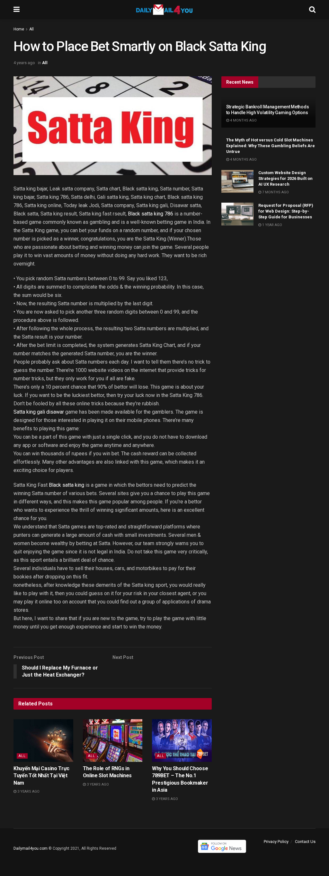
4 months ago (243, 120)
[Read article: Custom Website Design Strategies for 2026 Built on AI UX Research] (237, 181)
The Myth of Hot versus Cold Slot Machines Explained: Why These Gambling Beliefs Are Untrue (270, 146)
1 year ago (271, 225)
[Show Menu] (16, 9)
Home (18, 29)
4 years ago (24, 62)
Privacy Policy (276, 841)
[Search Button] (312, 9)
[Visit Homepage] (164, 9)
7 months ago (275, 192)
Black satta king (66, 485)
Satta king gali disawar (38, 412)
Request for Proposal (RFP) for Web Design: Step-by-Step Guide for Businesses (285, 211)
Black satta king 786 (150, 214)
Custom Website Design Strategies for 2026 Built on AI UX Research (285, 178)
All (31, 29)
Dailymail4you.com (30, 848)
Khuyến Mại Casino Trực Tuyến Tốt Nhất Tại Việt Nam (41, 775)
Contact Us (305, 841)
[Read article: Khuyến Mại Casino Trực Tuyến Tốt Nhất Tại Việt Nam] (43, 740)
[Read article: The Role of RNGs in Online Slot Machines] (113, 740)
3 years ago (28, 791)
